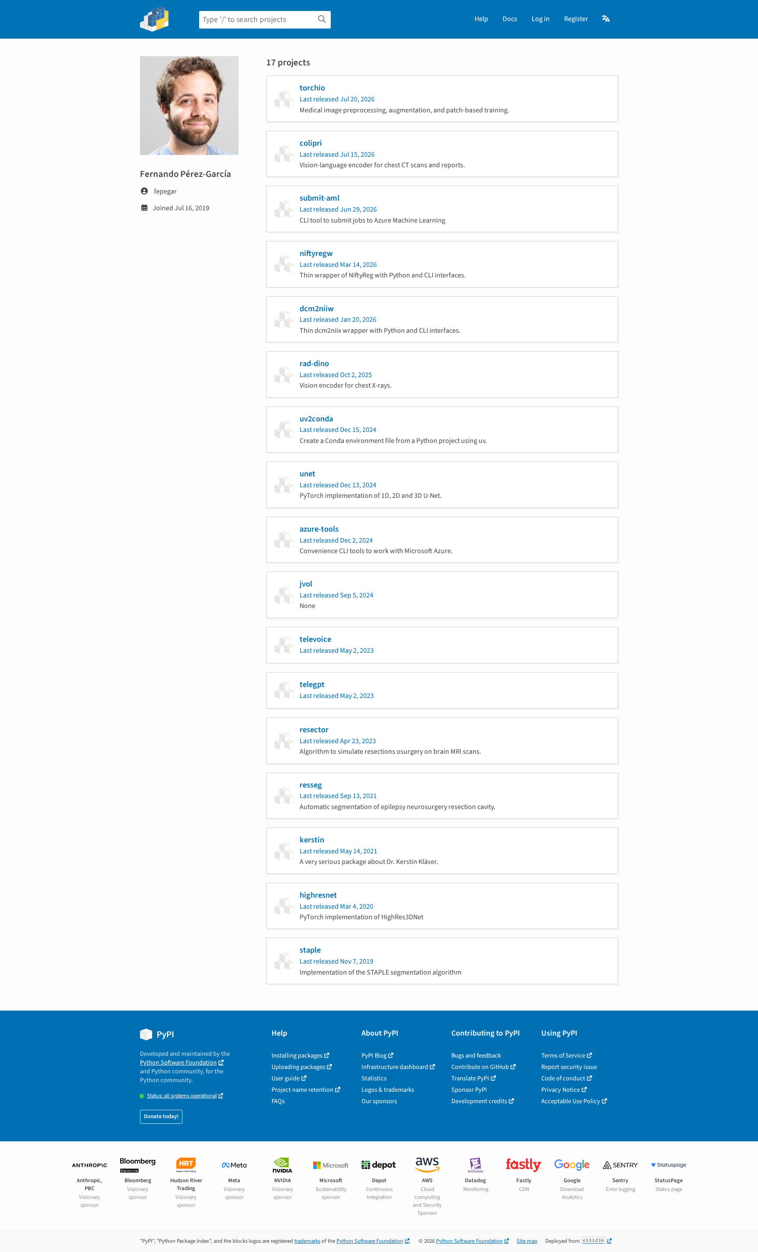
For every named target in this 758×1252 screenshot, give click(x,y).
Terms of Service (563, 1055)
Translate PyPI (470, 1078)
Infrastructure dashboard (394, 1067)
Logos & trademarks (387, 1089)
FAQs (278, 1101)
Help (481, 19)
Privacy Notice (560, 1089)
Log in (541, 19)
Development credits (479, 1101)
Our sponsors (379, 1101)
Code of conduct (563, 1078)
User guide (286, 1078)
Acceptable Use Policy (570, 1101)
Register (576, 19)
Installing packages (297, 1055)
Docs (510, 19)
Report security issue (569, 1067)
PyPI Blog (373, 1055)
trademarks (307, 1241)
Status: (182, 1096)
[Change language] (606, 19)
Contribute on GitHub (480, 1067)
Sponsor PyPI (469, 1089)
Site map (527, 1241)
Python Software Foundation (178, 1062)
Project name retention (302, 1089)
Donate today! (161, 1116)
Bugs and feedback (476, 1055)
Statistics (373, 1078)
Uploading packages (298, 1067)
